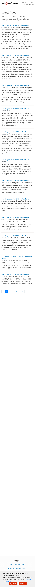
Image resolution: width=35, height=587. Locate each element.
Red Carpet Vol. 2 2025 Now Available (15, 109)
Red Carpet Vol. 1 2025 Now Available (15, 132)
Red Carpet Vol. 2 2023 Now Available (15, 217)
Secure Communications (16, 565)
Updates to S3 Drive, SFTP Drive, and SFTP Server (16, 257)
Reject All (13, 584)
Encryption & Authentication (16, 568)
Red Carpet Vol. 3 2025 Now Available (15, 86)
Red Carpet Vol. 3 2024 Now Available (15, 160)
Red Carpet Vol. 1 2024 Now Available (15, 199)
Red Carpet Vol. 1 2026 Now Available (15, 55)
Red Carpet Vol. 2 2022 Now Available (15, 274)
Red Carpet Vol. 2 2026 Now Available (15, 25)
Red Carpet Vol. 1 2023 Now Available (15, 236)
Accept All (22, 584)
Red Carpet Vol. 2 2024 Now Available (15, 180)
